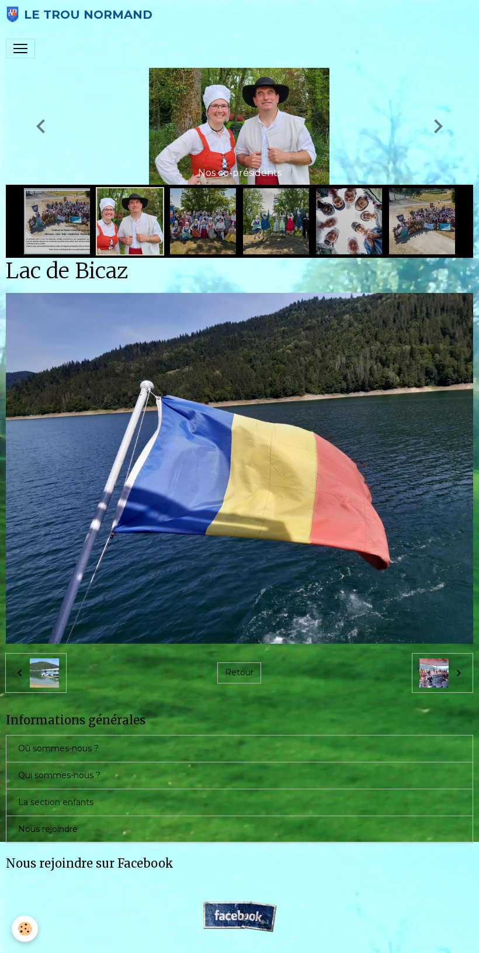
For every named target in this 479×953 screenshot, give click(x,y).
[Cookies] (25, 929)
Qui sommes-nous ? (59, 775)
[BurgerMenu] (20, 48)
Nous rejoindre (48, 829)
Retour (239, 672)
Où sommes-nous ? (58, 748)
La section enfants (55, 802)
